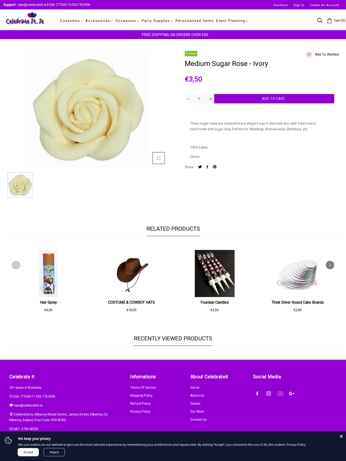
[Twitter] (200, 167)
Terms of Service (143, 387)
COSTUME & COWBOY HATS (131, 302)
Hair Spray (48, 302)
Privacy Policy (140, 411)
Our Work (197, 411)
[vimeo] (214, 167)
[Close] (341, 436)
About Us (197, 395)
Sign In (299, 5)
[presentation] (16, 265)
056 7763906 (45, 396)
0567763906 (81, 5)
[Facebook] (207, 167)
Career (195, 403)
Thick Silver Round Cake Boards (298, 302)
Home (194, 387)
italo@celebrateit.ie (32, 5)
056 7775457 (59, 5)
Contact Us (198, 419)
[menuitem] (70, 21)
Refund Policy (140, 403)
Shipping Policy (141, 395)
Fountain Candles (215, 302)
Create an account (324, 5)
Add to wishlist (327, 54)
